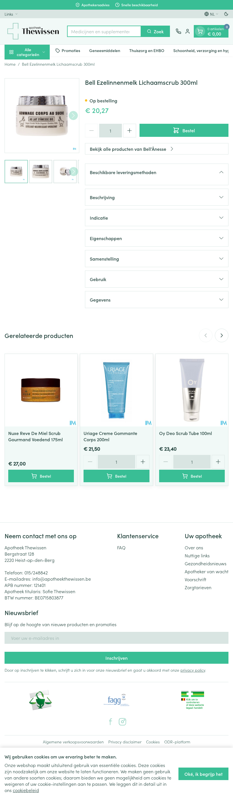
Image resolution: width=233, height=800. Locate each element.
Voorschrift (195, 579)
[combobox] (104, 31)
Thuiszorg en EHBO (146, 50)
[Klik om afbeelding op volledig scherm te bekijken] (42, 116)
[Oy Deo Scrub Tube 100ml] (192, 390)
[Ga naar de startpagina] (33, 31)
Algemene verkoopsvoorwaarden (73, 742)
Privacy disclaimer (125, 742)
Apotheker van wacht (206, 571)
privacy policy (192, 670)
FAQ (121, 547)
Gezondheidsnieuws (205, 563)
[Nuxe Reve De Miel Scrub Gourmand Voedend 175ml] (41, 390)
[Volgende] (73, 115)
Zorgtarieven (198, 587)
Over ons (194, 547)
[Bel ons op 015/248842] (178, 31)
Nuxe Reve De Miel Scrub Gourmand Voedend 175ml (35, 436)
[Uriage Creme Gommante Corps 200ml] (116, 390)
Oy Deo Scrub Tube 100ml (185, 433)
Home (10, 64)
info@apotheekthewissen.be (61, 579)
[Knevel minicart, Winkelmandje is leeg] (200, 31)
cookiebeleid (26, 790)
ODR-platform (177, 742)
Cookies (153, 742)
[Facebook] (110, 721)
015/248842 (36, 572)
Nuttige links (197, 555)
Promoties (71, 50)
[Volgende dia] (221, 335)
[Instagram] (122, 721)
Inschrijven (116, 658)
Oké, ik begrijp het (203, 774)
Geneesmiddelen (104, 50)
